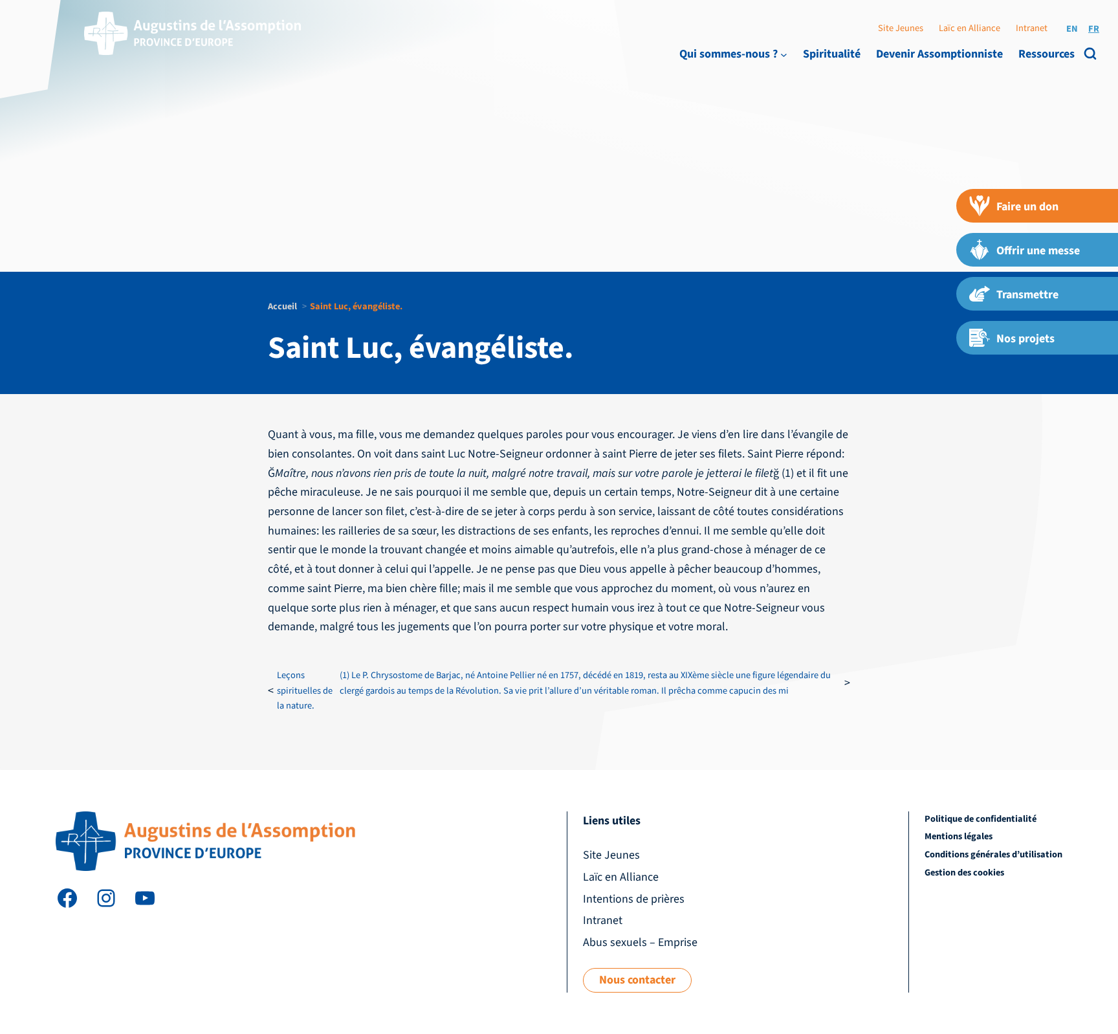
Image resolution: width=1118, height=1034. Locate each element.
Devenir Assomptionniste (939, 54)
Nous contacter (637, 980)
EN (1072, 29)
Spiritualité (831, 54)
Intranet (1031, 28)
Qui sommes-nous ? (728, 54)
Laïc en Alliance (969, 28)
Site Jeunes (900, 28)
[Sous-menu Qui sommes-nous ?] (783, 54)
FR (1093, 29)
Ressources (1046, 54)
